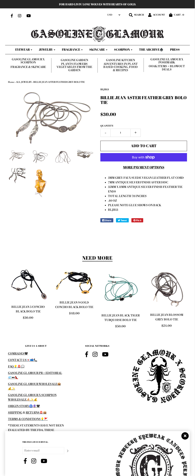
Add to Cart (144, 145)
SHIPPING (15, 413)
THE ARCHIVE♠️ (151, 49)
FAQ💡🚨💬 (16, 366)
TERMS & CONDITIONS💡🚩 (28, 419)
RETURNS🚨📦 (36, 413)
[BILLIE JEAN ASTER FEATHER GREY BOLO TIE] (16, 155)
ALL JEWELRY (24, 82)
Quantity (106, 126)
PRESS (175, 49)
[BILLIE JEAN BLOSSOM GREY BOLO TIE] (166, 289)
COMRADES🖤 (18, 353)
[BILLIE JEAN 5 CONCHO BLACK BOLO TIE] (28, 285)
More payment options (143, 167)
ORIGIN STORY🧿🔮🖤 (24, 406)
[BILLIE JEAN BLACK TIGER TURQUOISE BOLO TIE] (120, 289)
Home (11, 82)
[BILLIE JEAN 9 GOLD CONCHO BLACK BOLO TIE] (74, 283)
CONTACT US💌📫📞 (22, 360)
